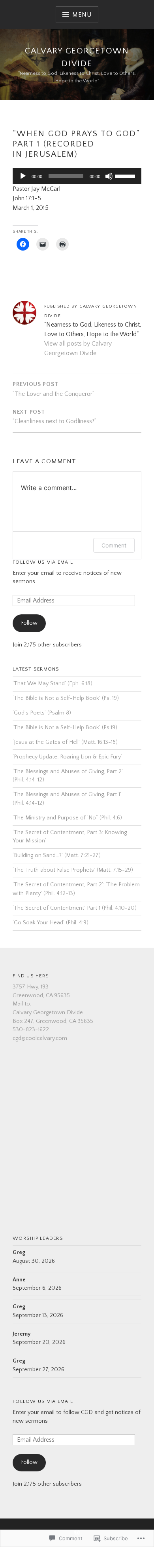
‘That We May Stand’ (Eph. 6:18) (52, 683)
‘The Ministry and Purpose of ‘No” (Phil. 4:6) (67, 818)
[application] (77, 176)
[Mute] (109, 176)
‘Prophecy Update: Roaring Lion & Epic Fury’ (67, 757)
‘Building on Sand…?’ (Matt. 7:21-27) (57, 855)
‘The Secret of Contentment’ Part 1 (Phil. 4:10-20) (75, 908)
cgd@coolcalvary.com (40, 1038)
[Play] (23, 176)
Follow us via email (43, 1401)
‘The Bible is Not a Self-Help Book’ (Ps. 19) (66, 698)
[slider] (126, 175)
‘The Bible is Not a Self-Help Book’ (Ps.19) (65, 727)
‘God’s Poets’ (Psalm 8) (42, 713)
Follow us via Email (43, 562)
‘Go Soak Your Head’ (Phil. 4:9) (50, 923)
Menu (82, 14)
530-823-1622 (31, 1029)
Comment (113, 545)
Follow (29, 623)
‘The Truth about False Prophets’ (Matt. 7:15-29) (73, 870)
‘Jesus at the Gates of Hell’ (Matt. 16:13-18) (65, 742)
